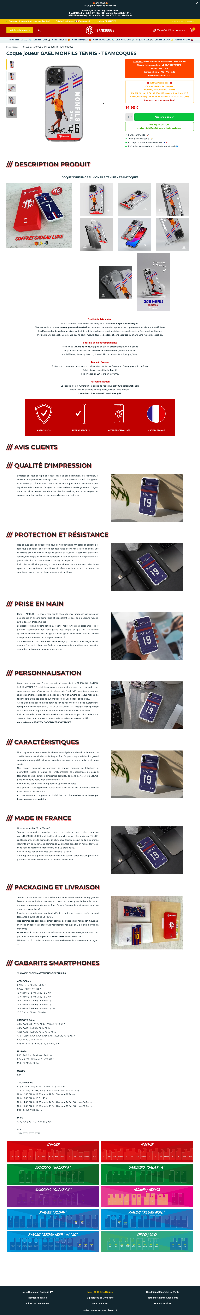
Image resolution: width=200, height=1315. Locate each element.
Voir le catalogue (19, 30)
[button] (103, 103)
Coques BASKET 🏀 (81, 40)
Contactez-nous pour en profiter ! (159, 100)
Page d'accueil (12, 47)
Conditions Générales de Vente (162, 1292)
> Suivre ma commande (183, 21)
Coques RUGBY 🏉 (61, 40)
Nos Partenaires (162, 1303)
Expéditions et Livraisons (100, 1297)
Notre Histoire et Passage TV (37, 1292)
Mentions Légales (37, 1297)
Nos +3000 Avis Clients (100, 1292)
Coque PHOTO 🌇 (184, 40)
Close (197, 3)
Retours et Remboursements (162, 1297)
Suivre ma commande (37, 1303)
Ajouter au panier (164, 117)
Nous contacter (100, 1303)
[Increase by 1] (132, 114)
